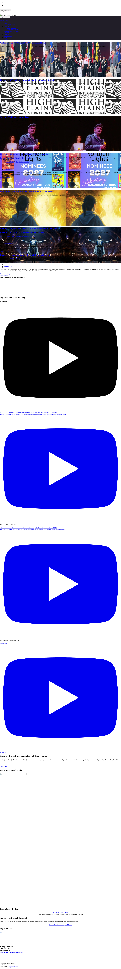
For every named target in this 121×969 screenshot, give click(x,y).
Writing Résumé (11, 28)
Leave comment (8, 243)
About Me (6, 26)
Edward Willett (4, 20)
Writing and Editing (24, 162)
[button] (2, 275)
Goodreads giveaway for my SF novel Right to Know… (25, 255)
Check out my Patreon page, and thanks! (60, 925)
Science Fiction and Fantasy (11, 31)
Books (21, 236)
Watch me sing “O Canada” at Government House (23, 43)
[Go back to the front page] (16, 15)
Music (5, 37)
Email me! (3, 766)
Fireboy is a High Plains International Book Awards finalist (27, 80)
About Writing (8, 36)
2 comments (7, 169)
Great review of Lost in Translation (16, 158)
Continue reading (5, 177)
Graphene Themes (13, 966)
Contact (6, 39)
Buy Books (7, 34)
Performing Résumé (12, 29)
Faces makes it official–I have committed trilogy (22, 232)
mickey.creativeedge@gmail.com (11, 952)
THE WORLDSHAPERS (60, 912)
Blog (17, 162)
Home (5, 23)
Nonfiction (7, 32)
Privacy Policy (11, 24)
